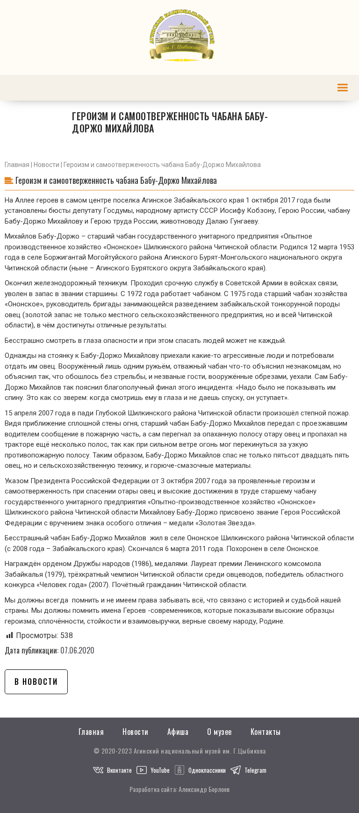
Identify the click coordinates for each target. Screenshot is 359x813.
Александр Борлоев (204, 789)
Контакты (266, 732)
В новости (36, 681)
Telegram (255, 770)
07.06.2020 (77, 650)
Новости (46, 164)
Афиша (178, 732)
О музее (219, 732)
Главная (17, 164)
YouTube (160, 770)
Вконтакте (119, 770)
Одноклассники (207, 770)
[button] (342, 88)
